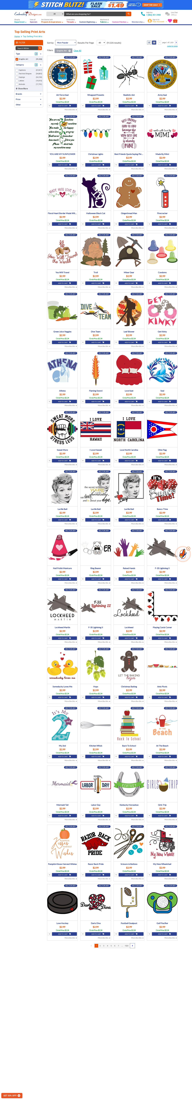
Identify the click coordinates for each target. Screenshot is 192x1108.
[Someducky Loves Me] (62, 666)
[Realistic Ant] (129, 74)
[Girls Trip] (162, 784)
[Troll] (95, 252)
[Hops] (95, 666)
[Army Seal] (162, 74)
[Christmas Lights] (95, 133)
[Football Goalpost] (129, 902)
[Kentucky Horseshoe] (129, 784)
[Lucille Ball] (62, 488)
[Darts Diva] (95, 902)
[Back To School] (129, 725)
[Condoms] (162, 252)
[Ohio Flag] (162, 429)
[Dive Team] (95, 311)
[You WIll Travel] (62, 252)
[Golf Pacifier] (162, 902)
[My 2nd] (62, 725)
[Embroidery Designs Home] (28, 14)
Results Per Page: (86, 43)
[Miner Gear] (129, 252)
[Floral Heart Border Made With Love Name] (62, 192)
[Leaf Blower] (129, 311)
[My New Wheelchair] (162, 843)
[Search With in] (40, 48)
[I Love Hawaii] (95, 429)
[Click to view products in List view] (149, 43)
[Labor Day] (95, 784)
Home (17, 36)
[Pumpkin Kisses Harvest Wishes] (62, 843)
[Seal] (162, 370)
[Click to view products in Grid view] (154, 43)
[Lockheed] (129, 607)
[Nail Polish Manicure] (62, 547)
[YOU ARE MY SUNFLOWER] (62, 133)
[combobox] (95, 14)
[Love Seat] (129, 370)
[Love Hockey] (62, 902)
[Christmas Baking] (129, 666)
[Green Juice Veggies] (62, 311)
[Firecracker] (162, 192)
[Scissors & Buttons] (129, 843)
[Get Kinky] (162, 311)
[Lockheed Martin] (62, 607)
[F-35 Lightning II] (162, 547)
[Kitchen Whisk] (95, 725)
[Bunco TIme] (162, 488)
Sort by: (50, 43)
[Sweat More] (62, 429)
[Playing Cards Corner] (162, 607)
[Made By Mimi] (162, 133)
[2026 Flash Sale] (96, 5)
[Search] (128, 14)
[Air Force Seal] (62, 74)
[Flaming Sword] (95, 370)
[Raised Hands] (129, 547)
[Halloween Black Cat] (95, 192)
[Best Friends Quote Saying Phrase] (129, 133)
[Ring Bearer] (95, 547)
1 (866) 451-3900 (153, 15)
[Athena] (62, 370)
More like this (70, 110)
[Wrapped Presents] (95, 74)
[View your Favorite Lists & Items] (170, 21)
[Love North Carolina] (129, 429)
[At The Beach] (162, 725)
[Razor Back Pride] (95, 843)
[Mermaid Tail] (62, 784)
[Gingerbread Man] (129, 192)
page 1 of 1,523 (167, 42)
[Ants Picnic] (162, 666)
